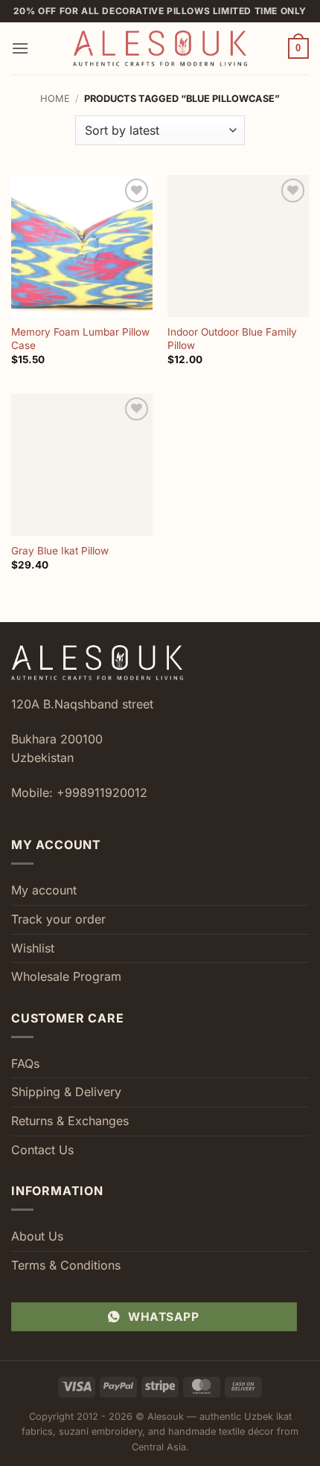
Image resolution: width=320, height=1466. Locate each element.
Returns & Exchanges (70, 1120)
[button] (20, 48)
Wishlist (32, 948)
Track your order (58, 919)
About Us (37, 1236)
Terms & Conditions (66, 1265)
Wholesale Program (66, 976)
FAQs (25, 1063)
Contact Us (42, 1149)
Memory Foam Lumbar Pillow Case (80, 338)
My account (44, 890)
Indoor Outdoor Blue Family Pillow (232, 338)
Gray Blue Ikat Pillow (60, 551)
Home (55, 98)
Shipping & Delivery (66, 1091)
